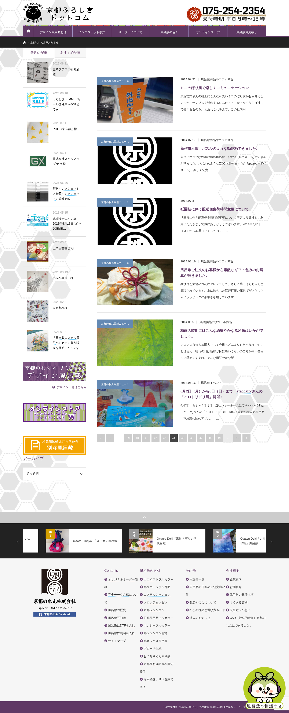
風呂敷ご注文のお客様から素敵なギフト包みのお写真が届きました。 (221, 273)
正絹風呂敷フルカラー (158, 618)
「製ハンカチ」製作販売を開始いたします (66, 343)
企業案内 (236, 579)
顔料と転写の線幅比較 (66, 193)
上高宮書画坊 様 (63, 248)
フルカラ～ (158, 579)
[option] (61, 541)
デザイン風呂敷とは (53, 32)
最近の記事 (38, 52)
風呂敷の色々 (169, 32)
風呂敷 (157, 656)
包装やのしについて (203, 602)
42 (155, 438)
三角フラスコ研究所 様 (66, 72)
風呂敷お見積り (246, 32)
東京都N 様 (60, 308)
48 (210, 438)
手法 (91, 32)
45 (182, 438)
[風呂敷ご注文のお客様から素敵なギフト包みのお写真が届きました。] (135, 282)
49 (219, 438)
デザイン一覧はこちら (71, 387)
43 (164, 438)
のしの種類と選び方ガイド (207, 610)
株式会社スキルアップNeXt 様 (66, 161)
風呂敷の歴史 (117, 610)
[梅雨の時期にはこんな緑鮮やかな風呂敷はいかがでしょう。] (135, 342)
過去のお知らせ (200, 618)
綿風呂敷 (155, 641)
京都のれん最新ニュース (115, 81)
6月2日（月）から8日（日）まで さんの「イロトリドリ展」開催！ (221, 394)
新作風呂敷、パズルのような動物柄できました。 (220, 149)
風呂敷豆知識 (117, 618)
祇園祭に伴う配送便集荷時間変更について (214, 209)
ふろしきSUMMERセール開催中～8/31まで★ (67, 104)
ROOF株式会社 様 (65, 129)
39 (128, 438)
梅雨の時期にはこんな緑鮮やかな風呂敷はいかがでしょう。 (221, 333)
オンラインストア (208, 32)
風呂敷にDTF (121, 625)
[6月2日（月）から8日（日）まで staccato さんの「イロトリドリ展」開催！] (135, 403)
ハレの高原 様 (63, 278)
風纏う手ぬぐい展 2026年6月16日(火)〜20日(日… (67, 223)
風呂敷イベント (211, 382)
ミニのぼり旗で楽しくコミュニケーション (214, 88)
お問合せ (236, 587)
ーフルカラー (157, 625)
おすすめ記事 (70, 52)
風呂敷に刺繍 (121, 633)
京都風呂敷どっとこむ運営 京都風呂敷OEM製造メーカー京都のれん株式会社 (222, 707)
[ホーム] (28, 31)
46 (191, 438)
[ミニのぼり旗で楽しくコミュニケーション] (135, 100)
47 (201, 438)
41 (146, 438)
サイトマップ (117, 641)
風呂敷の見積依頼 (241, 594)
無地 (155, 633)
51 (237, 438)
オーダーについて (130, 32)
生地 (152, 648)
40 (137, 438)
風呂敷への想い (240, 610)
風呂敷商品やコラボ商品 (217, 79)
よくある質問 (239, 602)
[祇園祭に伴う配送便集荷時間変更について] (135, 221)
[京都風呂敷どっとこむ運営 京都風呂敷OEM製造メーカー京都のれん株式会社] (58, 12)
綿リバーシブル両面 (157, 587)
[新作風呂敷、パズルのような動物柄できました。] (135, 160)
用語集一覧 (197, 579)
